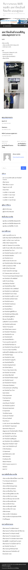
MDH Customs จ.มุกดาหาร (9, 133)
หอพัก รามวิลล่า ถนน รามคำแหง (11, 240)
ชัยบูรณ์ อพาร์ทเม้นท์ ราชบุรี (10, 443)
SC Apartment (6, 410)
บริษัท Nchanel (6, 511)
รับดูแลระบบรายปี (7, 187)
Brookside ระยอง (7, 553)
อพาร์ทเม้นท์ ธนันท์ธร (8, 255)
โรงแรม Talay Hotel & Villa (10, 370)
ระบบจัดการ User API (8, 197)
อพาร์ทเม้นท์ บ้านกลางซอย (10, 293)
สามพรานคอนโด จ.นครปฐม (10, 270)
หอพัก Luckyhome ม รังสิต (9, 265)
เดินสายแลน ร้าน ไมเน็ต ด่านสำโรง (12, 543)
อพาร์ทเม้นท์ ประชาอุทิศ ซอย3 (10, 291)
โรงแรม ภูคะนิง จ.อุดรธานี (9, 342)
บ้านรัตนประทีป (7, 459)
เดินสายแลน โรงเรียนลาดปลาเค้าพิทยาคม (13, 531)
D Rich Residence (7, 448)
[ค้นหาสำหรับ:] (14, 168)
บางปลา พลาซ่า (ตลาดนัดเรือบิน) (11, 423)
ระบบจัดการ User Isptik (9, 192)
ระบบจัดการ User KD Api (9, 200)
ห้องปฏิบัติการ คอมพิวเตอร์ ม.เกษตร (12, 541)
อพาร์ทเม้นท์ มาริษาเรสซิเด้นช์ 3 (11, 441)
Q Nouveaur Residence (8, 385)
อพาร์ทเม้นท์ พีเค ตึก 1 (8, 339)
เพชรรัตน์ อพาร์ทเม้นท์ (8, 283)
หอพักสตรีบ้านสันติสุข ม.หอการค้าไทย (13, 352)
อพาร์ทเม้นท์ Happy (8, 354)
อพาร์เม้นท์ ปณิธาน (8, 367)
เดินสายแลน (6, 182)
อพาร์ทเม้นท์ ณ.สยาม (8, 301)
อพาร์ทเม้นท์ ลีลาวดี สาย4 (9, 433)
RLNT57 (5, 469)
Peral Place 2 (6, 421)
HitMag (17, 568)
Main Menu (8, 26)
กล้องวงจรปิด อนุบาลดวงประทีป (11, 498)
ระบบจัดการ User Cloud (9, 194)
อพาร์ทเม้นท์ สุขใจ (7, 337)
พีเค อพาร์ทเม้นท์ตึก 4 (8, 319)
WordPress (10, 568)
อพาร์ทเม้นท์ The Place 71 (9, 546)
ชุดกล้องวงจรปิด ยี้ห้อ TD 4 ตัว (10, 226)
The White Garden (7, 413)
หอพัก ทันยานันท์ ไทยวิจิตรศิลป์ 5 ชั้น (12, 237)
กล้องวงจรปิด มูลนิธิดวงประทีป (11, 493)
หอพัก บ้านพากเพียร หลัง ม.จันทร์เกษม (12, 248)
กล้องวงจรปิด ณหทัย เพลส (9, 501)
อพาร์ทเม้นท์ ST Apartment (10, 426)
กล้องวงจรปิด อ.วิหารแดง (9, 509)
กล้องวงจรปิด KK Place (8, 503)
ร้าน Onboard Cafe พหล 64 (10, 481)
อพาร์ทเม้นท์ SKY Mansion (9, 382)
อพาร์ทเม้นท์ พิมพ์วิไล (8, 362)
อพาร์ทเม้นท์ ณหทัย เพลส (9, 324)
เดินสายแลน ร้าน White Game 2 (11, 528)
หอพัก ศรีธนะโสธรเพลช (9, 268)
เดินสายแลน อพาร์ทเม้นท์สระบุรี (11, 551)
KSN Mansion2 (6, 456)
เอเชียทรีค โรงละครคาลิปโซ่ (10, 321)
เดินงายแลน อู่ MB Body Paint (10, 548)
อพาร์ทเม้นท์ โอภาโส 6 (9, 390)
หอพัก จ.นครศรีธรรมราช (9, 235)
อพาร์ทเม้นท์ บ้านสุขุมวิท (9, 359)
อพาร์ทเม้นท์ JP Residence (9, 331)
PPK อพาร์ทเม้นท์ (7, 418)
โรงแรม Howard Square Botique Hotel (13, 276)
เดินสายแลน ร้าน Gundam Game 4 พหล (13, 538)
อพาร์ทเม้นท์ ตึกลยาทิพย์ (9, 286)
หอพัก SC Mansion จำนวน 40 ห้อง (11, 245)
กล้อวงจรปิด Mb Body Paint (10, 486)
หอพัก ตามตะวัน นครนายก (10, 260)
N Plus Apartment (7, 395)
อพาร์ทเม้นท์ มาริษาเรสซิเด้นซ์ (10, 288)
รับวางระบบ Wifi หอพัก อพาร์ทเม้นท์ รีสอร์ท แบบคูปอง (14, 7)
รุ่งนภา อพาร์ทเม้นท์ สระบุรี (10, 446)
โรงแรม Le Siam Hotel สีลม (10, 349)
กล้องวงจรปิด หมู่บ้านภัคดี (9, 506)
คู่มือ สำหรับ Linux (7, 209)
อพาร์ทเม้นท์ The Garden (9, 372)
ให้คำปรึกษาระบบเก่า (8, 184)
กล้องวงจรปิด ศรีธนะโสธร (9, 491)
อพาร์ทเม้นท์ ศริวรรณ (8, 334)
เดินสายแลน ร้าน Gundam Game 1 (11, 536)
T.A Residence (6, 400)
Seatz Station (6, 393)
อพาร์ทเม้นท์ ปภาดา (8, 258)
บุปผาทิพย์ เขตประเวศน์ (9, 454)
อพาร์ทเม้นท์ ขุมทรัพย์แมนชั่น (10, 314)
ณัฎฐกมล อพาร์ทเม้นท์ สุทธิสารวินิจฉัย (13, 431)
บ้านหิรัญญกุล (6, 519)
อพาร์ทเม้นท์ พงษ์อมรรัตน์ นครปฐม (12, 263)
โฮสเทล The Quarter (8, 326)
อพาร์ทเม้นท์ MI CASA (8, 357)
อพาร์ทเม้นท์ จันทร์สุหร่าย (9, 344)
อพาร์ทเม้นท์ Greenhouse (9, 304)
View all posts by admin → (18, 158)
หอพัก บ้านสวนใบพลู (8, 281)
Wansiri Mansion (7, 461)
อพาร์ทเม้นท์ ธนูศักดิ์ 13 (9, 316)
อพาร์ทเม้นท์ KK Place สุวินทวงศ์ (11, 347)
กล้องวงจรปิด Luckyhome (9, 488)
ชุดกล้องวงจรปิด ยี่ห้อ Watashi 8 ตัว (12, 221)
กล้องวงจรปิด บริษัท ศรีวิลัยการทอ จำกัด (13, 478)
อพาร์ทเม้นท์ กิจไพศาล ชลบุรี (10, 377)
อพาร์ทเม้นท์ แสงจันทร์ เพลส (10, 298)
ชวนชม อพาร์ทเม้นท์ (8, 415)
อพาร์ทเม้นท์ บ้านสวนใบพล (10, 436)
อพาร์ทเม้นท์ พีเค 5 (7, 306)
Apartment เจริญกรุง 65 (9, 428)
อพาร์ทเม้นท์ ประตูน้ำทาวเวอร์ (10, 296)
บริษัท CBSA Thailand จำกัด (10, 242)
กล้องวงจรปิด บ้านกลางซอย (10, 496)
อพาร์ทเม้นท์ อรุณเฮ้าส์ (8, 405)
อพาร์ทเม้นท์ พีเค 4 (7, 309)
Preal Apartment (7, 398)
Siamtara (4, 127)
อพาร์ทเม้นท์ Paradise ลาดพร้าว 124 (12, 253)
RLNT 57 (4, 121)
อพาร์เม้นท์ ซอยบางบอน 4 (9, 329)
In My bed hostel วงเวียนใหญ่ (10, 387)
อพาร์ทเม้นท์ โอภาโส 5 (9, 250)
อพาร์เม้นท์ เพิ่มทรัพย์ (8, 375)
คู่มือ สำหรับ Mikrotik (8, 211)
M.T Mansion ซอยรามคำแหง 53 (11, 273)
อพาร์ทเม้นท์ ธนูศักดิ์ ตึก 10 (10, 311)
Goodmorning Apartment (9, 365)
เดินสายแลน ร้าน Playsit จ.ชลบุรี (11, 533)
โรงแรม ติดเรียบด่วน (8, 483)
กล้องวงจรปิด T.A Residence (10, 514)
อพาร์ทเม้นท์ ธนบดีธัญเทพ (9, 438)
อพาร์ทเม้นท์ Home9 (8, 380)
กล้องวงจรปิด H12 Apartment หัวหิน (12, 516)
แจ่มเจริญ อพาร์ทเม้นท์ (8, 403)
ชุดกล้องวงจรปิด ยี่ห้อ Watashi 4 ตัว (12, 223)
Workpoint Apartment (8, 408)
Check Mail (6, 189)
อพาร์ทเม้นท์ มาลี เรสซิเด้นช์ (10, 278)
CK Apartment (6, 451)
